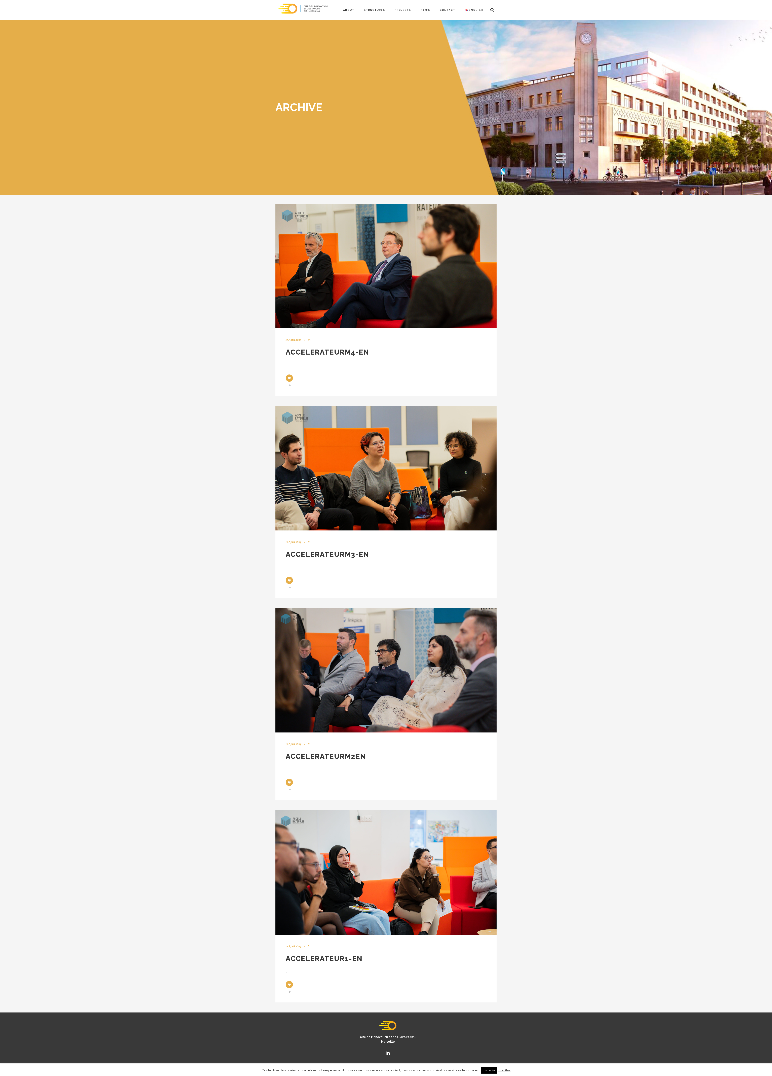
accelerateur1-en (324, 958)
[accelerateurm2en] (386, 670)
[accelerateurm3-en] (386, 468)
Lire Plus (504, 1070)
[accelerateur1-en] (386, 872)
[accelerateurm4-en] (386, 266)
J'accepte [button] (489, 1070)
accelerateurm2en (326, 756)
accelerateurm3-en (327, 554)
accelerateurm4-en (327, 352)
